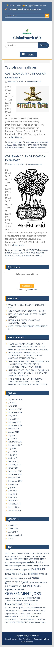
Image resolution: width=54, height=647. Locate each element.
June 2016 (12, 490)
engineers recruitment (15, 589)
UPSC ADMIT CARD (23, 255)
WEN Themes (27, 641)
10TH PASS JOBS (12, 553)
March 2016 (13, 500)
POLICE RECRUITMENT (34, 614)
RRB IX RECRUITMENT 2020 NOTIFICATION (27, 311)
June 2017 (12, 451)
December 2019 (15, 409)
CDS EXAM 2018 (32, 142)
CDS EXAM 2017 (32, 250)
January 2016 (13, 507)
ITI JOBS (23, 610)
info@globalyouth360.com (35, 6)
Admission (12, 525)
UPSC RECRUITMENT (18, 622)
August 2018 (13, 432)
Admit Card (13, 528)
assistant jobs (34, 562)
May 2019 (12, 415)
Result (11, 538)
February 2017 (14, 464)
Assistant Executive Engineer (15, 563)
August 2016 (13, 484)
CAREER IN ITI (31, 573)
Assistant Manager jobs (15, 565)
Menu (31, 54)
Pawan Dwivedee (34, 81)
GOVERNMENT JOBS (23, 593)
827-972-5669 (15, 6)
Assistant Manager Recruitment (37, 566)
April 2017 (12, 458)
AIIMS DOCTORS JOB (18, 556)
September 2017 (15, 445)
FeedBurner (32, 289)
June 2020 (12, 406)
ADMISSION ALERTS (42, 553)
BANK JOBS (9, 570)
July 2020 (12, 402)
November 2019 (15, 412)
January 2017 (13, 468)
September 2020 (15, 399)
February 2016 (14, 504)
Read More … (17, 137)
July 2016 (12, 487)
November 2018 (15, 425)
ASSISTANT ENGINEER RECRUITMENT (30, 559)
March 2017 (13, 461)
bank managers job (22, 569)
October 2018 (14, 428)
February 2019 (14, 422)
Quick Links (12, 15)
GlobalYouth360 (27, 38)
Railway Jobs (10, 616)
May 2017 (12, 455)
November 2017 (15, 442)
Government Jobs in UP (20, 604)
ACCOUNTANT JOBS (27, 553)
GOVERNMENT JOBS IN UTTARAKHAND (23, 607)
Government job (14, 142)
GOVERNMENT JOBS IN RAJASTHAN (25, 601)
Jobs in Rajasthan (34, 611)
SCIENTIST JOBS (23, 616)
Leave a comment (38, 147)
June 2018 (12, 438)
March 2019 (13, 419)
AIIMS (7, 556)
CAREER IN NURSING (22, 578)
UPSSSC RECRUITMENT (37, 622)
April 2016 (12, 497)
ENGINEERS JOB (31, 586)
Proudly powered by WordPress (18, 639)
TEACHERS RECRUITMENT (26, 619)
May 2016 (12, 494)
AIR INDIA (39, 556)
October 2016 (14, 477)
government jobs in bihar (15, 598)
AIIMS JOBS (31, 556)
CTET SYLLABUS (33, 582)
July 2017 (12, 448)
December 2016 (15, 471)
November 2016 (15, 474)
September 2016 (15, 481)
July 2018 (12, 435)
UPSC (12, 255)
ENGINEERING (15, 586)
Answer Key (13, 532)
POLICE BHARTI (21, 614)
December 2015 (15, 510)
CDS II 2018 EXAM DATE (22, 145)
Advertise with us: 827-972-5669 (25, 9)
